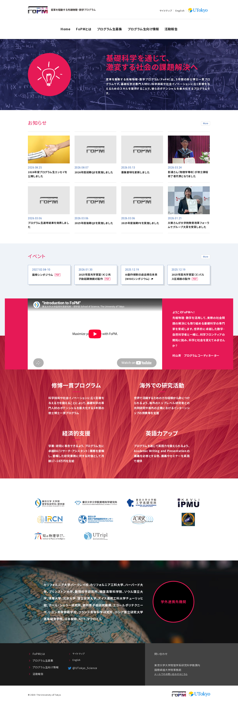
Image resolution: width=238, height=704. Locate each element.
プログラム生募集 (109, 29)
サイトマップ (166, 10)
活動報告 (171, 29)
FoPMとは (83, 29)
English (180, 10)
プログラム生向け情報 (143, 29)
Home (65, 29)
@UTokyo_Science (85, 668)
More (205, 123)
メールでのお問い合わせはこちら (171, 674)
